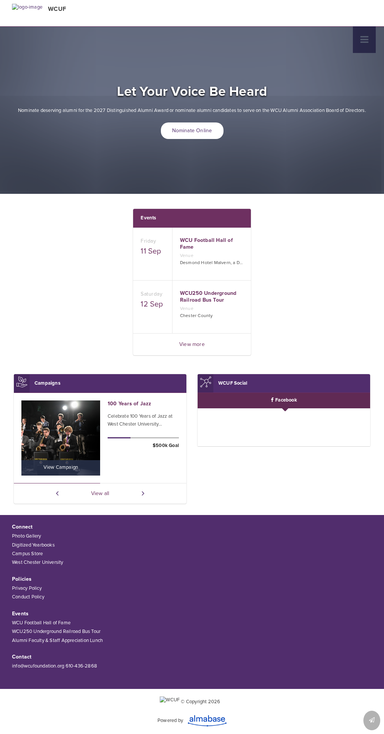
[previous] (57, 493)
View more (192, 344)
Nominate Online (192, 130)
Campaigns (47, 383)
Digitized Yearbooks (33, 545)
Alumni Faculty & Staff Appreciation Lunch (57, 640)
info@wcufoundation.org (38, 666)
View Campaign (61, 467)
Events (148, 218)
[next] (143, 493)
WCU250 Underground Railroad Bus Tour (56, 631)
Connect (22, 527)
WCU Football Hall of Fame (41, 623)
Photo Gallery (26, 536)
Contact (22, 657)
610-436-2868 (81, 666)
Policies (22, 579)
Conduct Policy (28, 597)
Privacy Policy (27, 588)
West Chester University (37, 562)
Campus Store (27, 553)
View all (100, 493)
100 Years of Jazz (129, 403)
